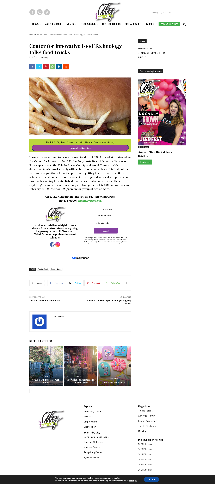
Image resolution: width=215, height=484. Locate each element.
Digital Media (143, 156)
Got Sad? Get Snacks (114, 382)
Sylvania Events (91, 457)
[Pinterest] (46, 66)
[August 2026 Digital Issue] (162, 112)
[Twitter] (39, 66)
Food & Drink (41, 34)
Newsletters (146, 48)
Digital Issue (143, 147)
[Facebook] (32, 12)
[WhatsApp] (52, 66)
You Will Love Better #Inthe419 (44, 300)
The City (80, 376)
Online (46, 376)
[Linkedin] (59, 66)
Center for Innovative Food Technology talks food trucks (73, 34)
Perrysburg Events (93, 452)
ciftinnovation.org (90, 200)
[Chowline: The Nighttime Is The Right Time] (80, 366)
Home (32, 34)
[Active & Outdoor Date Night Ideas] (46, 366)
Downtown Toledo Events (97, 436)
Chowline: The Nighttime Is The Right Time (80, 381)
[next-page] (36, 391)
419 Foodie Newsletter (151, 52)
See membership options (80, 147)
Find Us (142, 57)
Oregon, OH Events (93, 441)
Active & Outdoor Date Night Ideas (46, 381)
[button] (184, 23)
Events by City (92, 432)
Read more (145, 162)
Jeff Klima (35, 57)
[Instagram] (40, 12)
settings (133, 480)
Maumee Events (92, 447)
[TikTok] (47, 12)
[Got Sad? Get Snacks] (114, 366)
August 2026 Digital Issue (155, 152)
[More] (127, 283)
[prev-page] (31, 391)
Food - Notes (56, 269)
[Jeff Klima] (41, 322)
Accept (151, 479)
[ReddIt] (66, 66)
